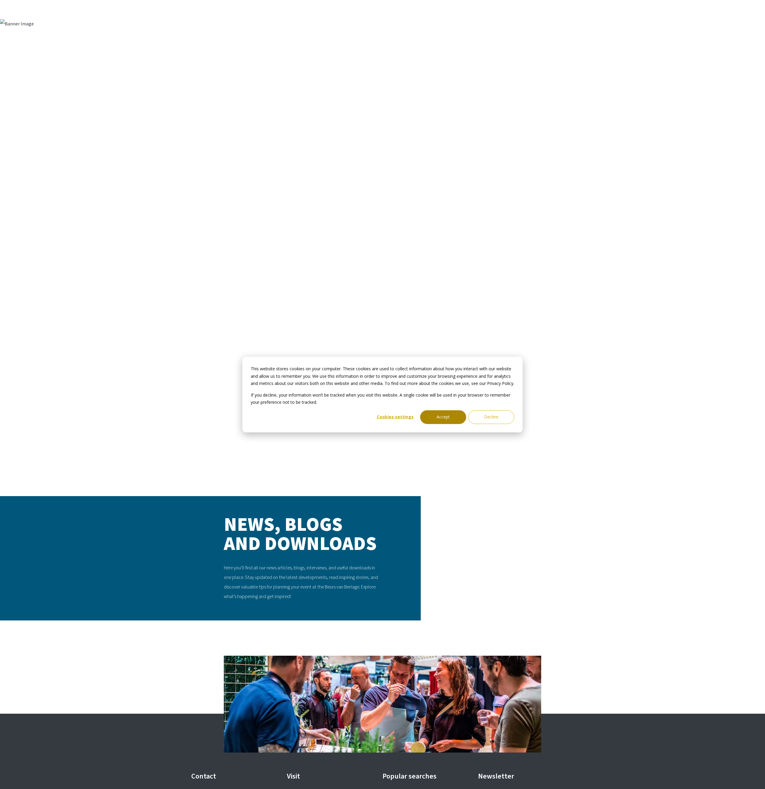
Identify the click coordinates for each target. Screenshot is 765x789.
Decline (491, 417)
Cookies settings (395, 417)
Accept (443, 417)
